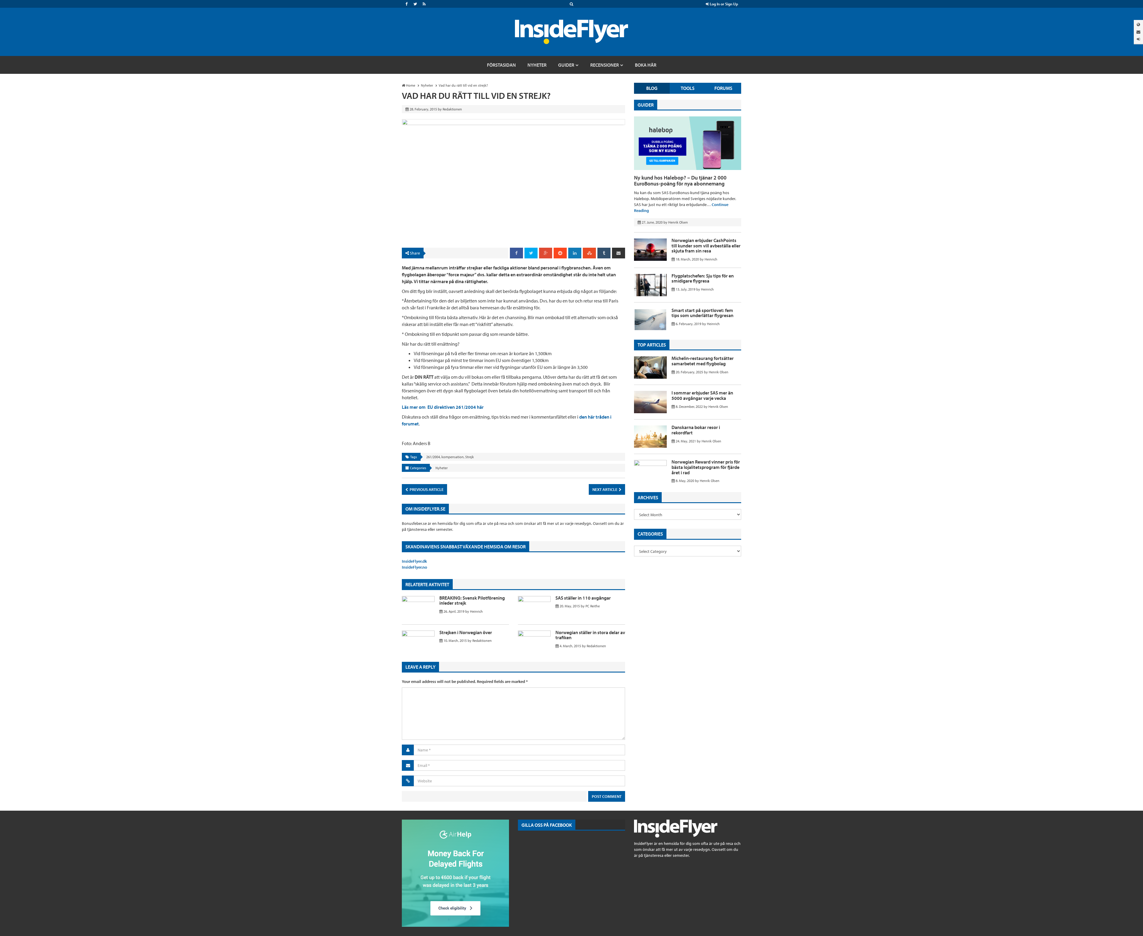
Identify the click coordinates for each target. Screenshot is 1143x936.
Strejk (469, 457)
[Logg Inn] (1138, 39)
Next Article (605, 489)
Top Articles (652, 345)
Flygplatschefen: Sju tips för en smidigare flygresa (703, 278)
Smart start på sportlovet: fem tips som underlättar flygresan (702, 313)
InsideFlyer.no (414, 567)
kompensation (452, 457)
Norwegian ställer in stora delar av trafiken (590, 635)
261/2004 (433, 457)
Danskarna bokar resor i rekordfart (696, 430)
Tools (687, 88)
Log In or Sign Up (723, 3)
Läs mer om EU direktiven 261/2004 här (443, 407)
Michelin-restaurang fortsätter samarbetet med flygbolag (703, 360)
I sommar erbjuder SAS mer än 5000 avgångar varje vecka (702, 395)
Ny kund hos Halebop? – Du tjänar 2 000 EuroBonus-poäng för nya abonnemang (680, 180)
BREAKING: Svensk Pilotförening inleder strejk (472, 600)
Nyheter (441, 468)
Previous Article (426, 489)
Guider (646, 105)
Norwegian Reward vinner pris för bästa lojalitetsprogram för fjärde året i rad (706, 467)
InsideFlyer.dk (414, 561)
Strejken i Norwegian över (465, 632)
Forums (723, 88)
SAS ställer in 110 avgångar (583, 598)
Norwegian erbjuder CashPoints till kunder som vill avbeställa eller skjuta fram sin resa (706, 245)
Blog (652, 88)
